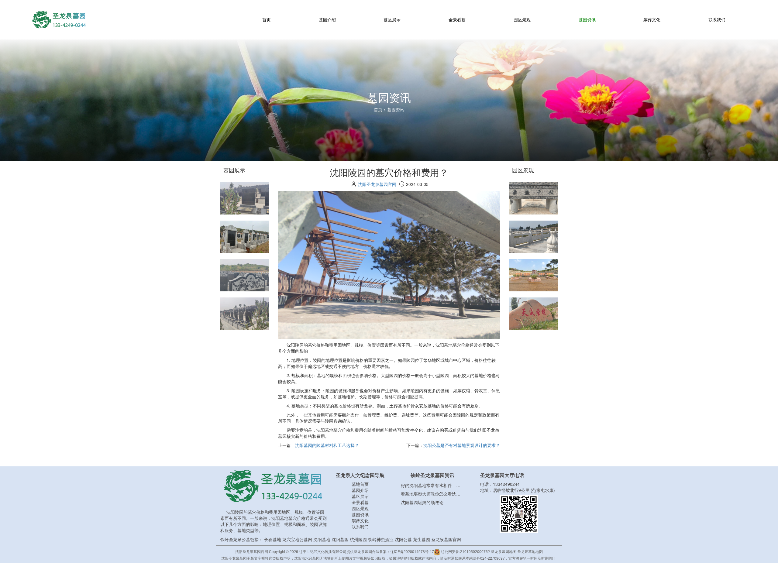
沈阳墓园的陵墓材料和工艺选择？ (327, 445)
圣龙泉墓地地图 (530, 551)
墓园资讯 (587, 19)
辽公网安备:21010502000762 (465, 551)
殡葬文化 (651, 19)
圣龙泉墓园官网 (446, 539)
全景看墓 (457, 19)
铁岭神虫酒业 (381, 539)
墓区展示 (392, 19)
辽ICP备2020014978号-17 (412, 551)
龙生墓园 (421, 539)
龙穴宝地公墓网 (297, 539)
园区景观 (522, 19)
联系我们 (716, 19)
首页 (266, 19)
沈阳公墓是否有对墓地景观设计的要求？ (461, 445)
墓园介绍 (327, 19)
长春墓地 (272, 539)
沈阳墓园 (340, 539)
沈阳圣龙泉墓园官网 (377, 184)
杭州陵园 (358, 539)
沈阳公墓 (403, 539)
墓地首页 (360, 484)
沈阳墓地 (321, 539)
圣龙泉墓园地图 (503, 551)
